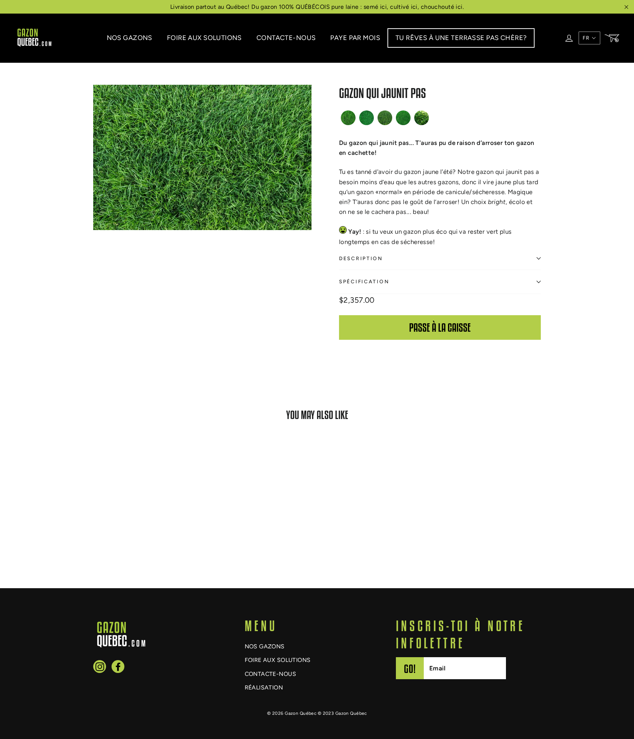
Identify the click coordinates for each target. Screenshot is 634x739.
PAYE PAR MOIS (355, 38)
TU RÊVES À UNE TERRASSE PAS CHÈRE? (461, 38)
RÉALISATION (264, 687)
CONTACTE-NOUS (286, 38)
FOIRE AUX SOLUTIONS (204, 38)
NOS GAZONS (129, 38)
